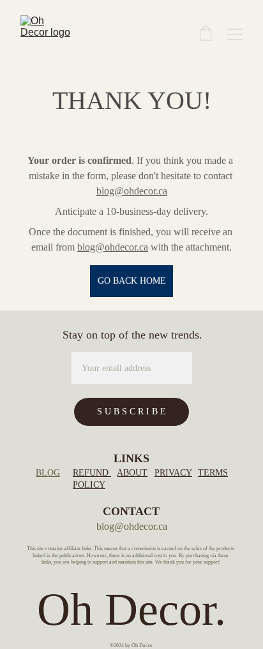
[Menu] (235, 34)
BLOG (48, 473)
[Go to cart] (205, 34)
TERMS (213, 473)
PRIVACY (173, 473)
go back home (132, 281)
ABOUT (132, 473)
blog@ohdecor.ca (131, 191)
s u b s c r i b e (131, 411)
